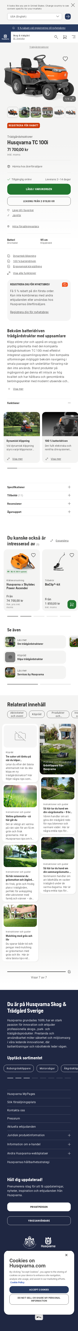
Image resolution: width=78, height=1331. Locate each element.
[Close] (66, 1255)
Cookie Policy (17, 1282)
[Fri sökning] (56, 37)
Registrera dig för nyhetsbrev (29, 312)
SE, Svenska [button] (18, 38)
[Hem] (5, 37)
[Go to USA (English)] (68, 16)
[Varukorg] (65, 37)
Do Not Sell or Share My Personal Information (39, 1299)
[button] (65, 59)
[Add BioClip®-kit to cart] (71, 604)
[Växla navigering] (73, 37)
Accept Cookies (39, 1289)
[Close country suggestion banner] (73, 5)
